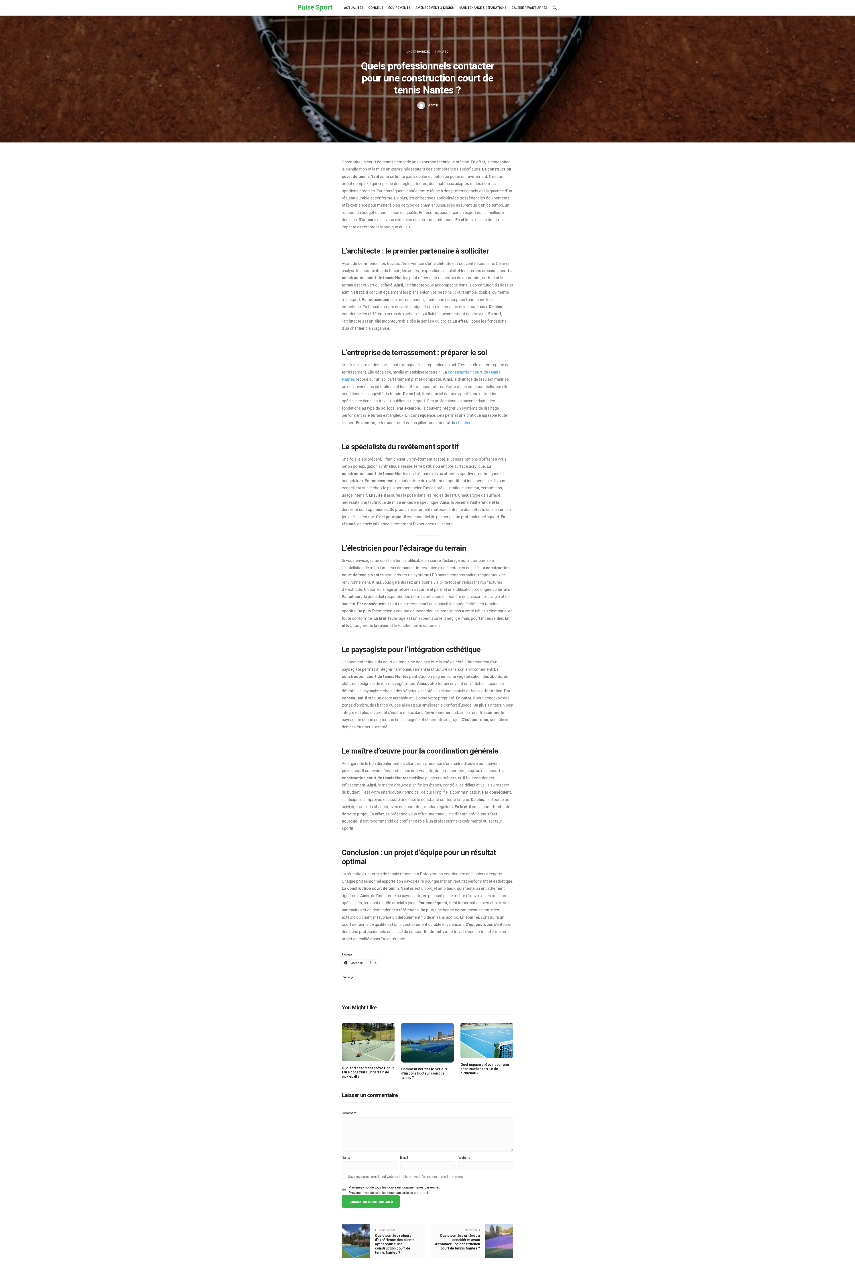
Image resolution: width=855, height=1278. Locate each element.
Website (464, 1158)
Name (346, 1158)
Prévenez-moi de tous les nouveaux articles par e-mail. (389, 1193)
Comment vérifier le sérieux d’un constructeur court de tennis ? (424, 1073)
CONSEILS (375, 8)
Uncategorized (418, 51)
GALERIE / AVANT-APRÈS (529, 8)
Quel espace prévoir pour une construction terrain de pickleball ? (484, 1069)
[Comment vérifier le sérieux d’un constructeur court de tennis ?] (427, 1042)
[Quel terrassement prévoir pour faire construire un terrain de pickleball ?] (368, 1042)
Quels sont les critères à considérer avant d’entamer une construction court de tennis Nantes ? (457, 1242)
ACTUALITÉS (353, 8)
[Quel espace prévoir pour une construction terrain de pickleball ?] (486, 1040)
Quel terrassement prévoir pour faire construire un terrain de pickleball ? (368, 1072)
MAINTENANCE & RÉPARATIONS (483, 8)
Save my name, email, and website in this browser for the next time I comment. (406, 1177)
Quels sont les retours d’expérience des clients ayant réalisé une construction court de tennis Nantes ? (394, 1244)
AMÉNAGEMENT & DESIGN (434, 8)
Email (404, 1158)
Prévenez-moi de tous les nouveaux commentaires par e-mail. (394, 1187)
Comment (349, 1113)
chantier (463, 422)
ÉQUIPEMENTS (399, 8)
